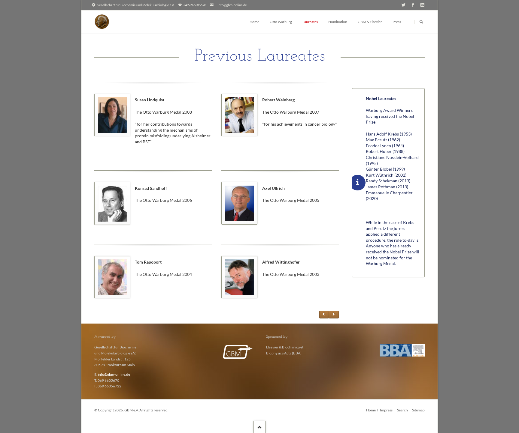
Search (402, 410)
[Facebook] (412, 4)
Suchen (421, 21)
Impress (386, 410)
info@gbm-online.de (232, 5)
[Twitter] (403, 4)
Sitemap (418, 410)
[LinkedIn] (422, 4)
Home (371, 410)
